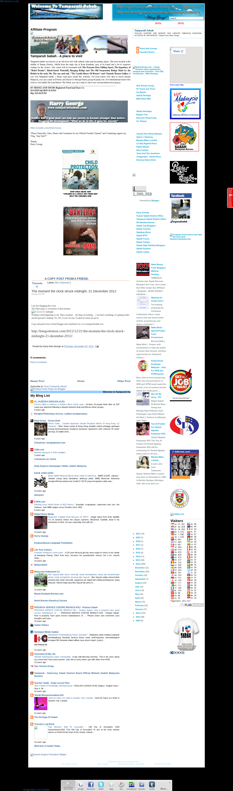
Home (34, 23)
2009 (138, 620)
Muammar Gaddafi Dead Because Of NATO (68, 517)
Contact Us (47, 23)
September (140, 579)
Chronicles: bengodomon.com (49, 442)
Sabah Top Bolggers (146, 226)
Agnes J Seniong (144, 137)
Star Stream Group (44, 666)
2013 (138, 560)
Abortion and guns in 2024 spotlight (50, 452)
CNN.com (39, 449)
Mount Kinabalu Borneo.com (49, 593)
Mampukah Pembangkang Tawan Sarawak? (68, 635)
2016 (138, 549)
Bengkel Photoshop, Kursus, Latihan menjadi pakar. (61, 414)
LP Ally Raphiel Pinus (146, 143)
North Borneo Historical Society (50, 600)
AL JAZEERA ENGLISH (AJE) (49, 401)
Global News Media (44, 514)
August (139, 583)
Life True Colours (43, 550)
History (72, 23)
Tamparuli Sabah (115, 762)
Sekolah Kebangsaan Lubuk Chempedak (52, 657)
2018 (138, 541)
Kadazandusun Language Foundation (53, 543)
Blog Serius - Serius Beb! (47, 420)
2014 (138, 556)
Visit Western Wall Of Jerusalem (67, 727)
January (139, 609)
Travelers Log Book (44, 724)
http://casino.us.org (9, 1)
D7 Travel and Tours (145, 89)
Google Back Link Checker (36, 789)
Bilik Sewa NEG (143, 99)
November (140, 571)
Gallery (60, 23)
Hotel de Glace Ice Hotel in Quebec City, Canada (70, 698)
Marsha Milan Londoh (146, 140)
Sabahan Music (143, 232)
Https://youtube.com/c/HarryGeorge (45, 127)
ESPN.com (39, 501)
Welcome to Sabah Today (47, 746)
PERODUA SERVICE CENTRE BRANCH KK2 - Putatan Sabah (66, 607)
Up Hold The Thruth (162, 764)
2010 (138, 617)
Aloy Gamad (142, 150)
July (137, 587)
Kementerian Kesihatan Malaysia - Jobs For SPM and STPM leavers (158, 367)
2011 (138, 613)
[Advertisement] (73, 369)
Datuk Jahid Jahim (44, 473)
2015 (138, 552)
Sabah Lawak (142, 252)
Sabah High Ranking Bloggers (150, 245)
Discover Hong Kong (146, 118)
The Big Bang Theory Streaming (131, 764)
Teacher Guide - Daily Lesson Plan (52, 683)
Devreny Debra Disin (146, 160)
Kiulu (94, 23)
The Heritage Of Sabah (46, 717)
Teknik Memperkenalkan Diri (49, 695)
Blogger (155, 200)
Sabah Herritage (144, 111)
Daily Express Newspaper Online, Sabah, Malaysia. (60, 466)
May (137, 594)
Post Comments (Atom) (55, 386)
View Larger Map (177, 85)
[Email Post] (96, 346)
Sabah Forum (142, 239)
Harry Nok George (148, 48)
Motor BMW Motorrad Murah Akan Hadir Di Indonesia (72, 476)
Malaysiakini (40, 565)
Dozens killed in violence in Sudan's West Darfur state (59, 404)
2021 (138, 534)
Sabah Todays (41, 625)
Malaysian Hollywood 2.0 (47, 571)
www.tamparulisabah (130, 762)
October (139, 575)
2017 (138, 545)
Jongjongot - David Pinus (148, 157)
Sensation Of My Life (45, 654)
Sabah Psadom (143, 249)
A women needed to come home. (49, 552)
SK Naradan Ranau (145, 222)
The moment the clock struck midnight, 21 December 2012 (73, 291)
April (137, 598)
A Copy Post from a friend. (67, 278)
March (138, 602)
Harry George (41, 536)
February (139, 605)
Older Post (124, 381)
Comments (171, 23)
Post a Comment (38, 362)
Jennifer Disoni (147, 52)
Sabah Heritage (143, 95)
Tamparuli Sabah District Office (151, 219)
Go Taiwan (141, 121)
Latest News (107, 23)
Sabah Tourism (143, 229)
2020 (138, 537)
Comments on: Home (45, 459)
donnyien (39, 495)
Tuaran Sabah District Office (149, 216)
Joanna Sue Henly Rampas (149, 134)
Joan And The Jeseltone (148, 153)
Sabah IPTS (141, 235)
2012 (138, 564)
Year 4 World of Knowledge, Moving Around (53, 686)
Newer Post (37, 381)
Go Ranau (141, 92)
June (137, 590)
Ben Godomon (62, 282)
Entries (151, 23)
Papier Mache (142, 147)
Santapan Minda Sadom (46, 632)
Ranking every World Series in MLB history (54, 504)
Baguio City (142, 114)
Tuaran (83, 23)
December (140, 568)
